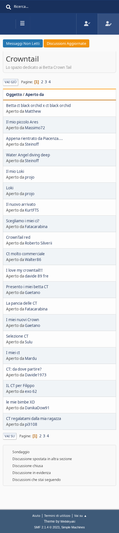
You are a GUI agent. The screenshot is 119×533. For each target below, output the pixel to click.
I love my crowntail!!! (24, 270)
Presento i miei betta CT (27, 286)
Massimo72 (35, 127)
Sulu (28, 342)
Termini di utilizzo (57, 515)
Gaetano (32, 292)
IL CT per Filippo (20, 385)
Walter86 (33, 259)
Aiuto (36, 515)
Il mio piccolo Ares (22, 122)
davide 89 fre (37, 276)
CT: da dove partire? (24, 369)
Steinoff (32, 144)
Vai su (10, 436)
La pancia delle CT (21, 303)
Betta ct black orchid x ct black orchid (38, 105)
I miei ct (13, 352)
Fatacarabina (36, 226)
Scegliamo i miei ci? (22, 220)
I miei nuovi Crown (22, 319)
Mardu (31, 358)
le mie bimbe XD (20, 402)
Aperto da (34, 94)
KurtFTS (32, 210)
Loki (9, 187)
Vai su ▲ (80, 515)
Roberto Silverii (38, 243)
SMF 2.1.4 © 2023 (47, 527)
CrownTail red (18, 237)
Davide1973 (36, 374)
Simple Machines (73, 527)
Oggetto (14, 94)
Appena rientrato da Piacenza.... (34, 138)
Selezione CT (17, 336)
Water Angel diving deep (28, 155)
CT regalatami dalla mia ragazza (33, 418)
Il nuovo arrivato (21, 204)
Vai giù (10, 82)
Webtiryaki (67, 521)
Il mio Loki (15, 171)
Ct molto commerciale (25, 253)
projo (29, 177)
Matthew (33, 111)
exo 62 (31, 391)
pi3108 (31, 424)
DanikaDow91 (37, 407)
